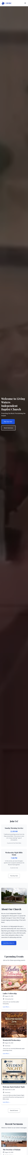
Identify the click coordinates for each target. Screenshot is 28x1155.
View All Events (14, 1110)
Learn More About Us (8, 943)
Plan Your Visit (8, 422)
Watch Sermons (8, 428)
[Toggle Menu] (25, 3)
